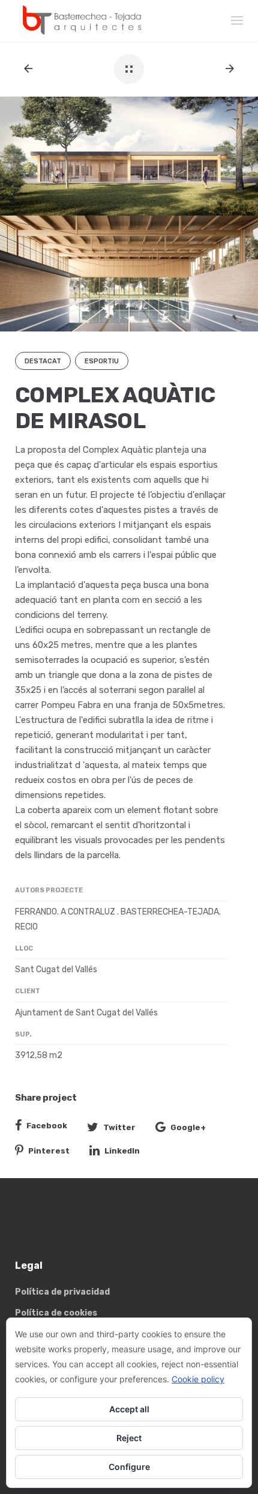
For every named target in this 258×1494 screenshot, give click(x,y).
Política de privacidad (62, 1292)
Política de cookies (56, 1313)
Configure (129, 1467)
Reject (129, 1438)
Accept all (129, 1409)
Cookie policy (198, 1379)
